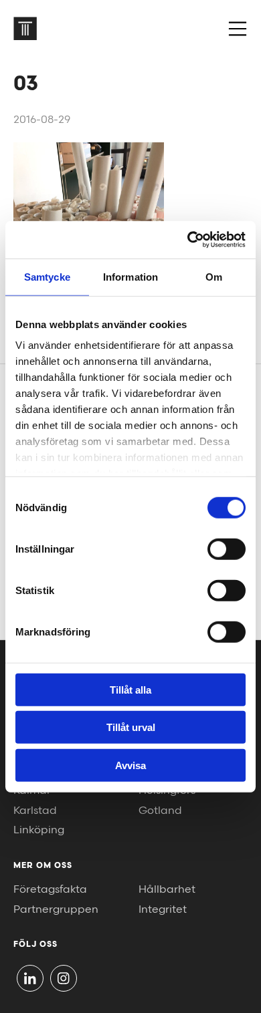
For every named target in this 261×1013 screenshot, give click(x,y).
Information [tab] (130, 276)
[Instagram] (63, 978)
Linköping (38, 830)
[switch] (226, 548)
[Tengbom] (25, 28)
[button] (238, 29)
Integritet (163, 909)
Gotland (160, 811)
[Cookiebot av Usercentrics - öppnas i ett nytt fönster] (188, 240)
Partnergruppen (55, 909)
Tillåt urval (130, 727)
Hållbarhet (167, 889)
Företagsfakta (50, 889)
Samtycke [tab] (47, 276)
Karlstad (35, 811)
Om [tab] (213, 276)
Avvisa (130, 764)
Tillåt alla (130, 689)
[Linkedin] (30, 978)
